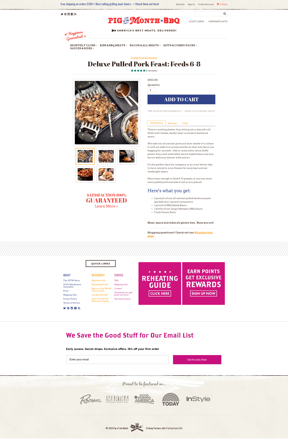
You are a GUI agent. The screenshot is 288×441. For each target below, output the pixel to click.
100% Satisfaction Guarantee (72, 285)
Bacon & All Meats (144, 45)
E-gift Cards (196, 21)
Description (156, 123)
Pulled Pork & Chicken (144, 57)
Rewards (180, 4)
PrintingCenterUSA (174, 428)
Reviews (173, 123)
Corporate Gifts (217, 21)
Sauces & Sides (81, 48)
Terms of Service (71, 303)
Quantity (154, 84)
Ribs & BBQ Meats (112, 45)
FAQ (185, 123)
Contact (118, 288)
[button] (138, 70)
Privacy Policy (70, 299)
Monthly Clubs (82, 45)
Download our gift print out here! (123, 293)
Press (65, 290)
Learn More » (106, 206)
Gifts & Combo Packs (179, 45)
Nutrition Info (99, 280)
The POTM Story (71, 280)
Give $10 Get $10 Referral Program (100, 300)
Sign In (191, 4)
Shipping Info (70, 294)
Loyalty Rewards (100, 294)
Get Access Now (197, 359)
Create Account (206, 4)
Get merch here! (122, 299)
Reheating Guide (100, 284)
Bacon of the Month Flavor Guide (102, 289)
